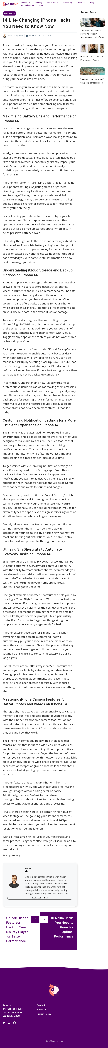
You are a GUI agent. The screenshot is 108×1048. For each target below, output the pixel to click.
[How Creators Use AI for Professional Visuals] (92, 50)
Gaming (38, 3)
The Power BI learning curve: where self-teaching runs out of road (92, 34)
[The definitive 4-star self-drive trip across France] (92, 73)
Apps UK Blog (9, 13)
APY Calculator (27, 5)
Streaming (67, 3)
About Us (41, 1009)
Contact (42, 5)
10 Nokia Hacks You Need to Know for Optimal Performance (62, 927)
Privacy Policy (44, 1014)
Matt (20, 35)
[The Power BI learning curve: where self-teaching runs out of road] (92, 24)
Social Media (52, 3)
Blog (92, 3)
